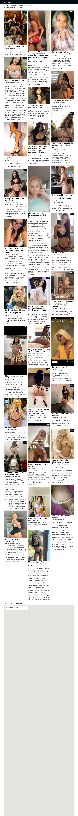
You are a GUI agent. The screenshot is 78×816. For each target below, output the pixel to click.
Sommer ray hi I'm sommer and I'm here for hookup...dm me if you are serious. (62, 198)
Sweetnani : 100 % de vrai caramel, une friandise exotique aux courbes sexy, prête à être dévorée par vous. (38, 55)
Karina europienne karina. (14, 46)
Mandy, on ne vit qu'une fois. (14, 158)
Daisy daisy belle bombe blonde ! (61, 517)
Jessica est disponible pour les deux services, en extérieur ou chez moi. (15, 312)
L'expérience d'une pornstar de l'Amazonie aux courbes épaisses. (62, 145)
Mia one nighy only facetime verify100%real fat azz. (39, 350)
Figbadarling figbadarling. (14, 80)
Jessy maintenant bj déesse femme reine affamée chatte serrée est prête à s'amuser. (62, 304)
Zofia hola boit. (10, 428)
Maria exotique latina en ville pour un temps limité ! (38, 563)
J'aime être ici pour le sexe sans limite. (15, 199)
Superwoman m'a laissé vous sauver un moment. (61, 53)
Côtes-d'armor (19, 5)
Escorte (6, 5)
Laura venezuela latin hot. (61, 100)
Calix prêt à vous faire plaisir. (60, 368)
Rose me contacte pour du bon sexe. (62, 415)
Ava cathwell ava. (58, 253)
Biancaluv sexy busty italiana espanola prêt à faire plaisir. (37, 215)
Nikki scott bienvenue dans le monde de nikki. (15, 474)
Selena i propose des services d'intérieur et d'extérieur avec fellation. (37, 308)
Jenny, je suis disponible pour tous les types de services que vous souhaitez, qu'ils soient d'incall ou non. (37, 150)
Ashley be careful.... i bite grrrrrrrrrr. (38, 465)
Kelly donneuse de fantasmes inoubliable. (13, 540)
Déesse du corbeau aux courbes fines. (14, 377)
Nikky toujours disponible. (38, 518)
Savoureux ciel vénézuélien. (38, 409)
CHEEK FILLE (7, 2)
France (12, 5)
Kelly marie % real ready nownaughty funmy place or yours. (15, 250)
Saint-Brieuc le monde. (36, 105)
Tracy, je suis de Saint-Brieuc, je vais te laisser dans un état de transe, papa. (61, 463)
